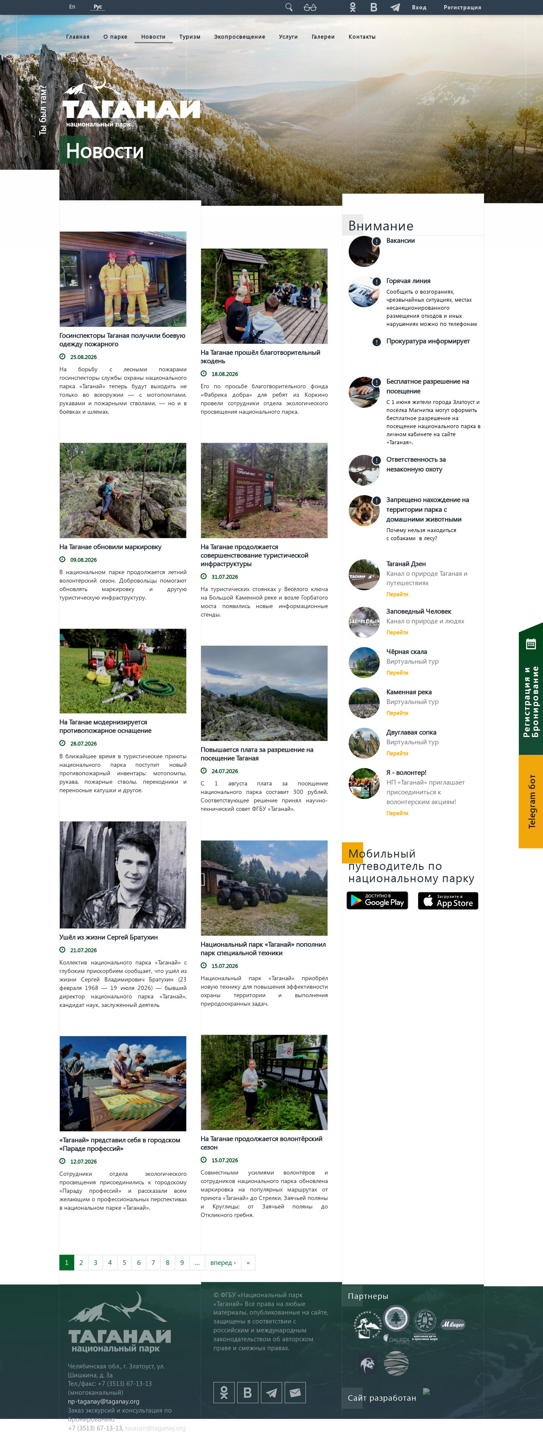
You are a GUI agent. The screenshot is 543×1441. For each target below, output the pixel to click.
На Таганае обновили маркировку (110, 546)
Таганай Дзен (406, 563)
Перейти (397, 593)
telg (395, 7)
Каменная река (409, 691)
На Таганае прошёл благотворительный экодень (260, 356)
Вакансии (400, 239)
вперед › (223, 1262)
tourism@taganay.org (155, 1428)
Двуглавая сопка (411, 731)
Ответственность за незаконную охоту (416, 463)
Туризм (190, 36)
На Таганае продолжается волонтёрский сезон (261, 1142)
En (72, 6)
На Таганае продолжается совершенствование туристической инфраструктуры (254, 555)
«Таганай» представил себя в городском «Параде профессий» (119, 1143)
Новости (153, 36)
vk (373, 7)
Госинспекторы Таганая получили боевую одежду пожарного (122, 339)
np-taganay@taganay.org (104, 1401)
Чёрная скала (406, 651)
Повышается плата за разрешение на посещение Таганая (257, 753)
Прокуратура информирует (428, 340)
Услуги (288, 36)
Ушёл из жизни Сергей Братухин (108, 937)
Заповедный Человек (418, 610)
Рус (98, 6)
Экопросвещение (240, 36)
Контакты (362, 36)
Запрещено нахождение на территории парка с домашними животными (427, 509)
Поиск (288, 7)
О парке (116, 36)
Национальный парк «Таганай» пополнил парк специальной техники (263, 948)
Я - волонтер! (406, 772)
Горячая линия (408, 280)
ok (352, 7)
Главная (78, 36)
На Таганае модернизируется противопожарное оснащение (105, 726)
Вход (419, 7)
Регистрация (462, 7)
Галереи (323, 36)
